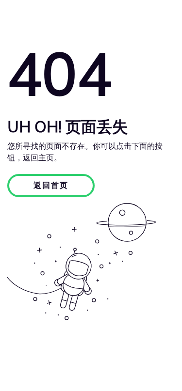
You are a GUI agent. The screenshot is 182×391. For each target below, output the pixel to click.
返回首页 (50, 185)
